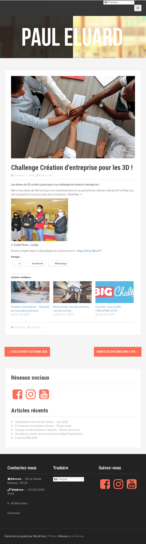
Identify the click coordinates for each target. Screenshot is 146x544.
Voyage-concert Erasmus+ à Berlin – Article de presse (47, 429)
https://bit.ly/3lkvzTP (89, 250)
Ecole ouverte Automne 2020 (27, 351)
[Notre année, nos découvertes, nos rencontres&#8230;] (72, 292)
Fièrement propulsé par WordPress (25, 536)
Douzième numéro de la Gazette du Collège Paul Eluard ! (49, 433)
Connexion (13, 513)
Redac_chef (45, 175)
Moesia (62, 536)
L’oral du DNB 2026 (26, 437)
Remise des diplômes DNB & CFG (118, 351)
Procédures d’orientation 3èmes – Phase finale (43, 425)
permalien (35, 327)
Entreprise (19, 327)
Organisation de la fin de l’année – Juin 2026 (41, 421)
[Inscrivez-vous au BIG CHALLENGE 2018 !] (114, 292)
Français (62, 479)
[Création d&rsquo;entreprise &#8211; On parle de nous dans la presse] (30, 292)
